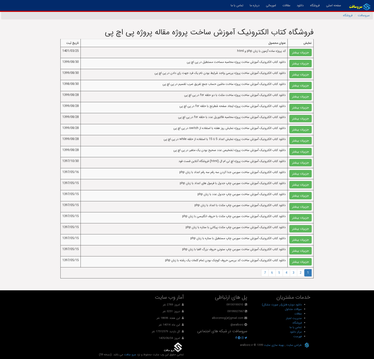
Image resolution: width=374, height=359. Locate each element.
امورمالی (271, 5)
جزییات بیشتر (300, 52)
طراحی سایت (293, 345)
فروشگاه (315, 5)
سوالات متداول (293, 309)
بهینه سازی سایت (273, 345)
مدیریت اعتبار (294, 318)
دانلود (300, 5)
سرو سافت (130, 354)
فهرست (297, 336)
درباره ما (255, 5)
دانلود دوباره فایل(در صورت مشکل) (282, 304)
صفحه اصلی (332, 5)
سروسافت (364, 15)
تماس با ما (237, 5)
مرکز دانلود (296, 332)
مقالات (286, 5)
